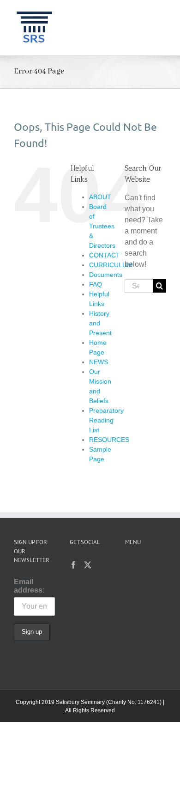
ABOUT (100, 197)
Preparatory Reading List (106, 420)
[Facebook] (73, 565)
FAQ (95, 284)
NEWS (98, 362)
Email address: (29, 586)
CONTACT (104, 255)
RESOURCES (109, 439)
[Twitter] (87, 565)
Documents (105, 274)
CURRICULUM (110, 265)
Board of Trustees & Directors (102, 226)
